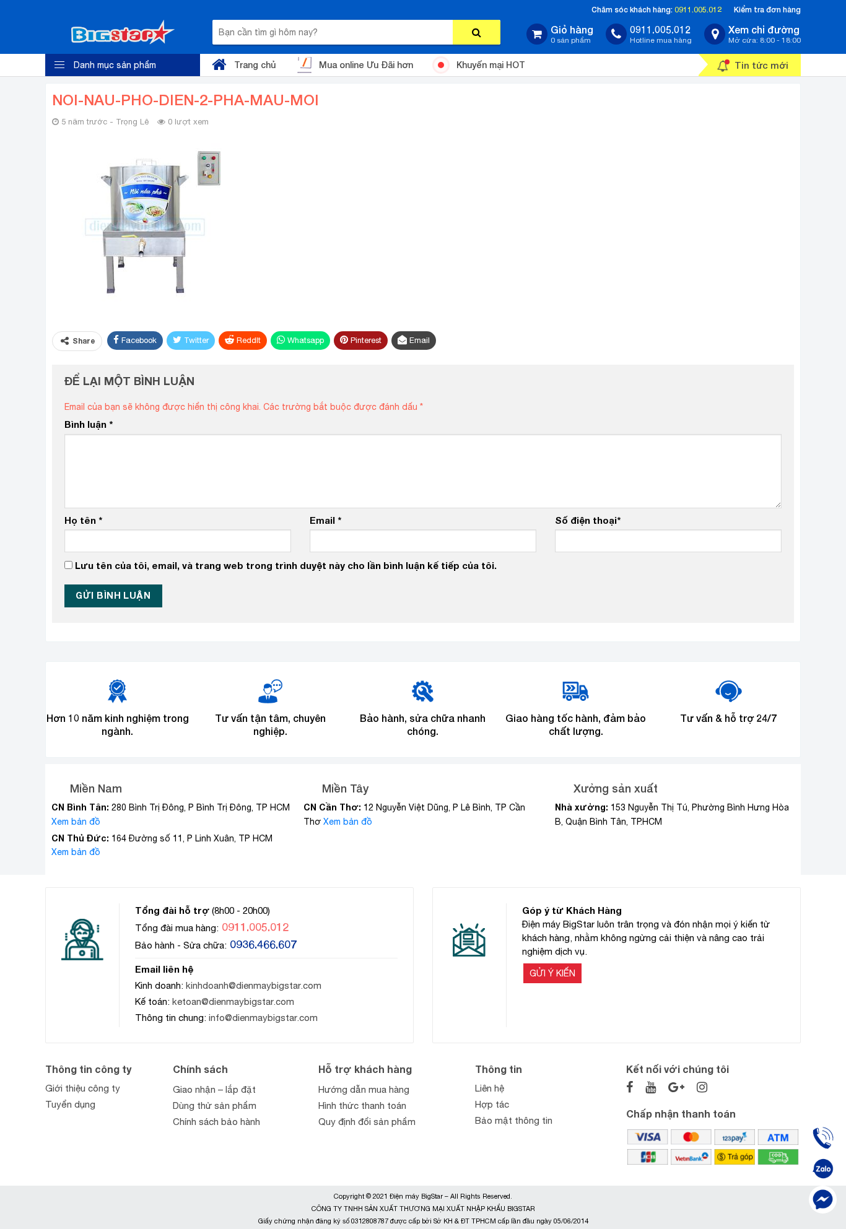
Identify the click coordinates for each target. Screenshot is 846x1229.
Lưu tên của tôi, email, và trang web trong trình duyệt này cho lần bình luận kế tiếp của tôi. (286, 565)
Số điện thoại (588, 520)
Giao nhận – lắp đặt (214, 1089)
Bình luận (88, 424)
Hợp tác (492, 1104)
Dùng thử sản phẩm (214, 1105)
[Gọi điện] (823, 1138)
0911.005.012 (698, 9)
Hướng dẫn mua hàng (363, 1089)
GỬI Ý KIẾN (552, 973)
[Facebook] (823, 1200)
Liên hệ (489, 1088)
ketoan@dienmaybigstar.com (233, 1001)
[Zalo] (823, 1169)
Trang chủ (255, 64)
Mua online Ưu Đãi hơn (366, 64)
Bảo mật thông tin (513, 1120)
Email (325, 520)
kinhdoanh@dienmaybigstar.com (253, 985)
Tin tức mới (761, 65)
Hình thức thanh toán (362, 1105)
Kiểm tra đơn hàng (767, 9)
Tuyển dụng (70, 1104)
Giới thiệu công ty (82, 1088)
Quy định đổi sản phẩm (367, 1121)
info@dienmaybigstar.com (263, 1017)
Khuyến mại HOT (490, 64)
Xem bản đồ (75, 822)
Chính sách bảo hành (216, 1121)
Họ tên (83, 520)
